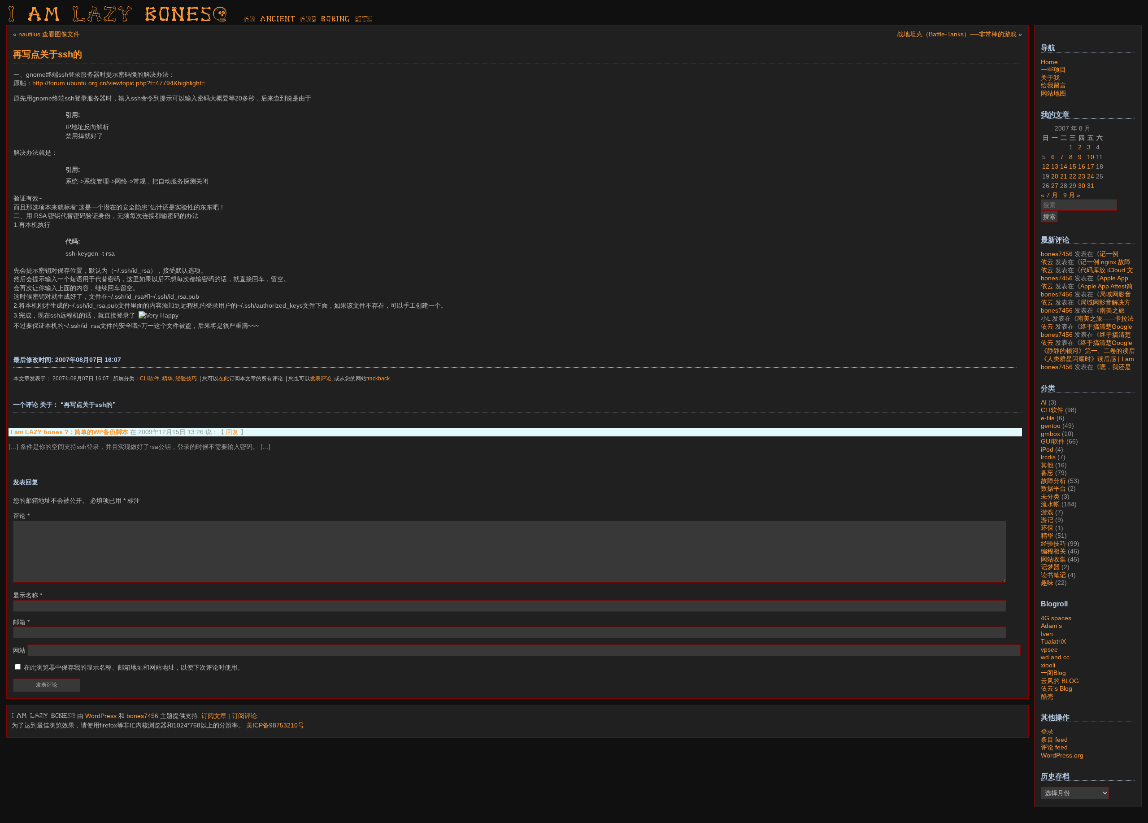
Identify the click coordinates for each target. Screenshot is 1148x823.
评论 (21, 515)
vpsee (1049, 649)
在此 (223, 378)
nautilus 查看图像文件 (49, 34)
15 (1072, 166)
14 (1063, 166)
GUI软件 (1053, 441)
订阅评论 (244, 715)
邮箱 (21, 622)
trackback (378, 378)
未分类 (1050, 496)
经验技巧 (186, 378)
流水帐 (1050, 504)
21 (1063, 176)
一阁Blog (1053, 672)
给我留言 (1053, 85)
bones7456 (142, 715)
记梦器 (1050, 566)
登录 (1047, 731)
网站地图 (1053, 93)
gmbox (1050, 433)
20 (1054, 176)
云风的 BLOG (1060, 680)
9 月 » (1071, 195)
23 (1081, 176)
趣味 (1047, 582)
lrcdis (1048, 457)
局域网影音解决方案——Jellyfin (1086, 298)
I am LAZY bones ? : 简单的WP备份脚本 (69, 431)
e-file (1048, 418)
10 (1090, 157)
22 (1072, 176)
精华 (167, 378)
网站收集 (1053, 559)
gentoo (1051, 425)
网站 (19, 650)
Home (1049, 61)
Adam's (1051, 625)
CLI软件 (149, 378)
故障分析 (1053, 480)
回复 (232, 431)
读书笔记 (1053, 575)
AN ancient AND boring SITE (308, 19)
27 (1054, 185)
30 (1081, 185)
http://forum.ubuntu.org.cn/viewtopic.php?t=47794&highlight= (118, 83)
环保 (1047, 527)
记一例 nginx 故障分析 (1079, 258)
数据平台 (1053, 488)
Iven (1047, 633)
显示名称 (27, 595)
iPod (1047, 449)
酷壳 (1047, 696)
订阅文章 (213, 715)
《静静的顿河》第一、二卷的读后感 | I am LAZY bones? (1088, 354)
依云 (1047, 262)
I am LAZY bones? (118, 15)
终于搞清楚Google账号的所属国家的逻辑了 (1086, 330)
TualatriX (1053, 641)
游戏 (1047, 512)
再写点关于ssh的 (47, 54)
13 (1054, 166)
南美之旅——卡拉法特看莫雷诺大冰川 (1083, 314)
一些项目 (1053, 69)
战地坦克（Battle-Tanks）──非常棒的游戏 (957, 34)
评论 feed (1054, 747)
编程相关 (1053, 551)
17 (1090, 166)
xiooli (1048, 665)
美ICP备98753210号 (275, 725)
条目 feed (1054, 739)
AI (1044, 402)
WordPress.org (1062, 755)
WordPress (101, 715)
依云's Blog (1056, 688)
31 (1090, 185)
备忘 (1047, 472)
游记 (1047, 519)
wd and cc (1055, 657)
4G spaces (1056, 618)
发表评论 (320, 378)
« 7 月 (1049, 195)
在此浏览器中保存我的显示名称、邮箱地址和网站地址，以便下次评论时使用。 (134, 667)
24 (1090, 176)
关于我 (1050, 77)
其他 (1047, 465)
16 (1081, 166)
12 (1045, 166)
